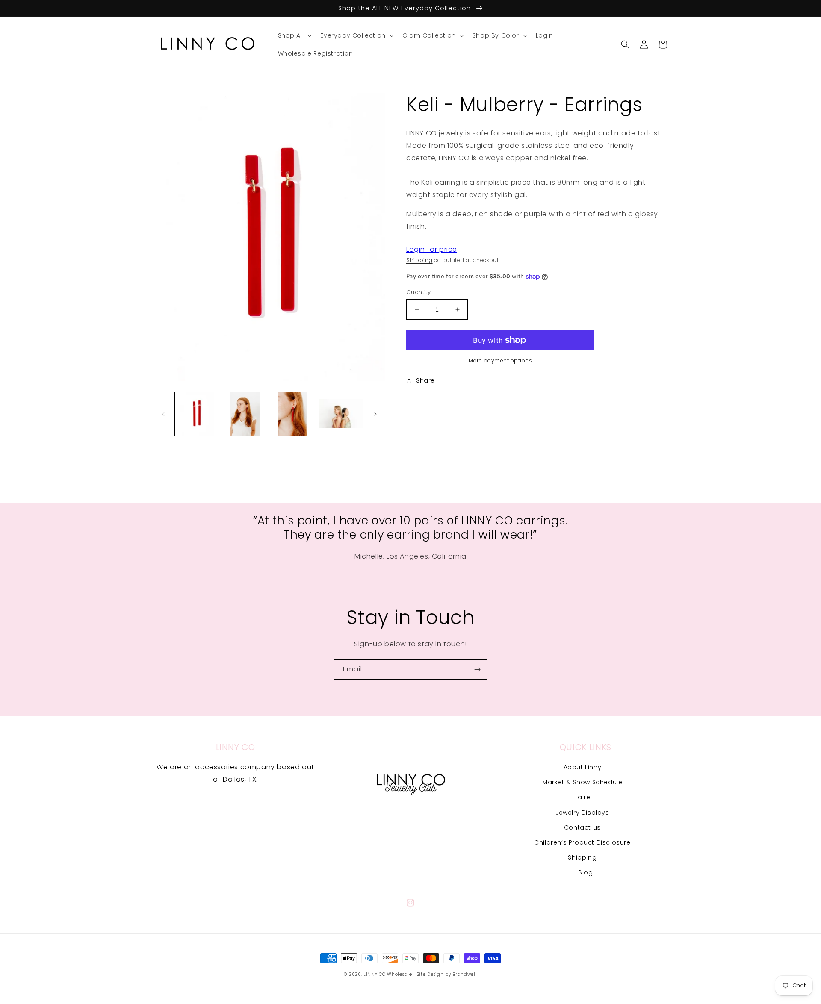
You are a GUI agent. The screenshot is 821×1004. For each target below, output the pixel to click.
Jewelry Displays (582, 812)
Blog (585, 872)
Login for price (431, 249)
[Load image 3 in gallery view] (293, 414)
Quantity (418, 292)
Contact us (582, 827)
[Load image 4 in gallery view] (341, 414)
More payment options (500, 360)
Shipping (419, 260)
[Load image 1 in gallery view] (197, 414)
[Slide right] (375, 414)
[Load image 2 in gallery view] (245, 414)
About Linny (583, 767)
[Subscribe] (477, 669)
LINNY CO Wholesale (387, 974)
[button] (294, 35)
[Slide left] (163, 414)
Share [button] (425, 380)
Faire (582, 797)
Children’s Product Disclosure (582, 842)
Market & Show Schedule (582, 782)
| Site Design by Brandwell (445, 974)
